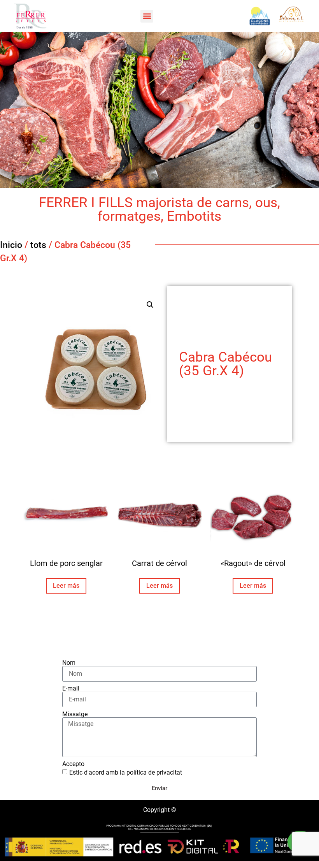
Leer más (66, 585)
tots (38, 245)
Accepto (73, 764)
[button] (146, 16)
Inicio (11, 245)
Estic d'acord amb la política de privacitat (125, 772)
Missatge (75, 714)
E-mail (70, 688)
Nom (68, 663)
